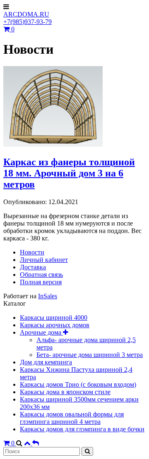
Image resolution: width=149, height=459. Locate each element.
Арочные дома (41, 332)
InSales (47, 296)
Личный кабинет (44, 259)
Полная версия (41, 281)
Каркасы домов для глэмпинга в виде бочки (82, 429)
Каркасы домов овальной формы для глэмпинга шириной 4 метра (72, 418)
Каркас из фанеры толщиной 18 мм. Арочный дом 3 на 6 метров (69, 173)
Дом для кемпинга (46, 362)
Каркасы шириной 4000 (53, 317)
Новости (32, 252)
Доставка (33, 267)
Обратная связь (41, 274)
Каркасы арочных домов (54, 324)
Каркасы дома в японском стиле (65, 391)
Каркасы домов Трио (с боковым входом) (78, 384)
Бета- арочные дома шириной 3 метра (89, 354)
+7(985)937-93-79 (27, 21)
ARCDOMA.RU (26, 14)
